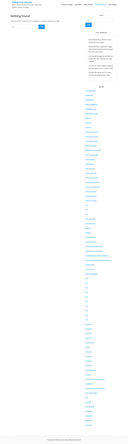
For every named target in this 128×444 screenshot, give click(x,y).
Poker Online (88, 5)
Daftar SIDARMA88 (91, 104)
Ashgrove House (22, 2)
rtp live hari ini (89, 269)
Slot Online (112, 5)
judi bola (88, 228)
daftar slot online (91, 173)
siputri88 (88, 402)
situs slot (88, 118)
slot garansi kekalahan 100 (93, 246)
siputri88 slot (89, 164)
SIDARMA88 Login (90, 109)
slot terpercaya (90, 223)
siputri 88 (88, 324)
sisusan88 (88, 411)
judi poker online (90, 237)
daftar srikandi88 (90, 146)
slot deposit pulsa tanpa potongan (96, 256)
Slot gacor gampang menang (95, 388)
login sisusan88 (90, 219)
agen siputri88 (90, 169)
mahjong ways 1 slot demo (94, 251)
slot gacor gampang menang (95, 379)
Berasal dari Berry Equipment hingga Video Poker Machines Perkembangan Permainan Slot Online (101, 49)
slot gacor (88, 352)
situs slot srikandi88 (91, 155)
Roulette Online (101, 5)
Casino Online (67, 5)
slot (86, 205)
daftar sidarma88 (91, 393)
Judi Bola (78, 5)
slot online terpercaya (92, 182)
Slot (86, 278)
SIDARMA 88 (89, 95)
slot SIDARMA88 (90, 91)
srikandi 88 (88, 416)
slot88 (87, 347)
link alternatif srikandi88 (93, 150)
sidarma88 (88, 384)
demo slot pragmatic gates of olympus (98, 260)
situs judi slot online (91, 114)
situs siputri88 (89, 159)
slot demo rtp (89, 343)
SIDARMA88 (89, 100)
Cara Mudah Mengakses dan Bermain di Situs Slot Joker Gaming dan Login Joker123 (101, 58)
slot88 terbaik (89, 265)
